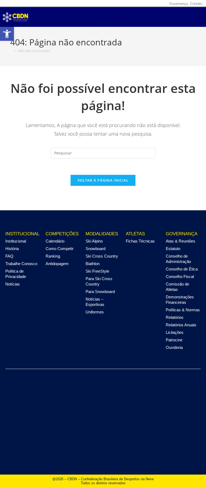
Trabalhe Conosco (21, 263)
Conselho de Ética (182, 269)
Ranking (53, 256)
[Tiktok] (162, 3)
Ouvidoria (174, 347)
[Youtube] (153, 3)
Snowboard (95, 248)
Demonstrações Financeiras (180, 300)
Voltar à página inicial (103, 180)
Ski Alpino (94, 241)
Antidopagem (57, 263)
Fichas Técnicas (140, 241)
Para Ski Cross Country (99, 281)
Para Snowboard (100, 291)
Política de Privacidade (15, 274)
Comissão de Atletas (177, 287)
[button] (7, 34)
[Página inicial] (11, 50)
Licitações (174, 332)
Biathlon (93, 263)
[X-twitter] (145, 3)
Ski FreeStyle (97, 271)
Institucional (15, 241)
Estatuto (173, 248)
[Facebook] (128, 3)
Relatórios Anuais (181, 325)
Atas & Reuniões (180, 241)
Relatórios (174, 317)
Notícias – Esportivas (95, 302)
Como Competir (59, 248)
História (12, 248)
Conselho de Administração (178, 259)
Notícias (12, 284)
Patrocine (174, 340)
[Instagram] (137, 3)
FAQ (9, 256)
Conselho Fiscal (180, 276)
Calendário (55, 241)
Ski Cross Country (102, 256)
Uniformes (95, 312)
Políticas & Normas (183, 310)
